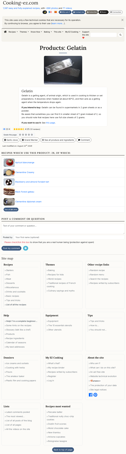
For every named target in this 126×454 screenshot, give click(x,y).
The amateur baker (15, 376)
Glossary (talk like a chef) (18, 329)
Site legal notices (98, 389)
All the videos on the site (18, 429)
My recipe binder (56, 367)
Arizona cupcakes (56, 437)
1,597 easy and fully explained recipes (21, 8)
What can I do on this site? (103, 367)
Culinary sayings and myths (61, 290)
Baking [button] (47, 32)
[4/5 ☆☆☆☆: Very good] (29, 134)
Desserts (10, 283)
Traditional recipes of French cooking (61, 285)
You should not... (98, 329)
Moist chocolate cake (58, 428)
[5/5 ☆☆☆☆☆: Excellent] (32, 134)
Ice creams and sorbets (17, 363)
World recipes (54, 279)
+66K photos (52, 8)
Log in (51, 380)
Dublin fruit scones (57, 424)
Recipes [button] (12, 32)
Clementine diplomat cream (28, 201)
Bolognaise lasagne (57, 441)
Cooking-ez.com (20, 3)
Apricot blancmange (24, 162)
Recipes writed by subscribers (104, 283)
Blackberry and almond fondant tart (32, 182)
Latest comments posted (18, 412)
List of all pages (13, 425)
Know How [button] (36, 32)
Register (52, 376)
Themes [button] (23, 32)
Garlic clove (12, 140)
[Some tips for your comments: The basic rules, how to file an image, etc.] (25, 248)
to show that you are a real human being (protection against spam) (49, 242)
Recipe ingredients (15, 338)
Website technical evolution (103, 376)
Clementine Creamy (24, 172)
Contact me (79, 12)
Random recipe (97, 270)
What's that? (54, 363)
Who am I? (66, 12)
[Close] (122, 19)
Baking (51, 270)
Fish (8, 274)
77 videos (67, 8)
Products (10, 334)
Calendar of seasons (16, 342)
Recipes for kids (56, 274)
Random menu (97, 274)
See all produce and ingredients (59, 140)
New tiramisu (54, 432)
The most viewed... (15, 416)
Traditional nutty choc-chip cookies (60, 418)
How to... (94, 325)
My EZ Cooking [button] (72, 32)
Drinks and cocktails (15, 291)
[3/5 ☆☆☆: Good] (26, 134)
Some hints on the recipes (18, 325)
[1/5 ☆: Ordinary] (20, 134)
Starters (10, 270)
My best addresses (15, 347)
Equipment (53, 321)
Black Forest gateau (24, 192)
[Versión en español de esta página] (55, 12)
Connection (116, 12)
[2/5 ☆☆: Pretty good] (23, 134)
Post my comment (11, 248)
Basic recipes (12, 296)
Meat (8, 279)
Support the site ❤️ (85, 35)
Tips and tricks (13, 300)
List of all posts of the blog (19, 420)
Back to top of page (63, 449)
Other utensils (55, 329)
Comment (85, 140)
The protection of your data (103, 385)
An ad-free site (97, 372)
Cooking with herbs (15, 367)
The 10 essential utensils (60, 325)
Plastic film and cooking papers (21, 380)
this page (50, 122)
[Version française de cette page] (50, 12)
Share (103, 12)
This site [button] (58, 32)
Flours (9, 372)
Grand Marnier (31, 140)
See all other (11, 209)
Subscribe (93, 12)
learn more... (58, 23)
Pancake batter (55, 412)
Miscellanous (12, 287)
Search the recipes (99, 279)
